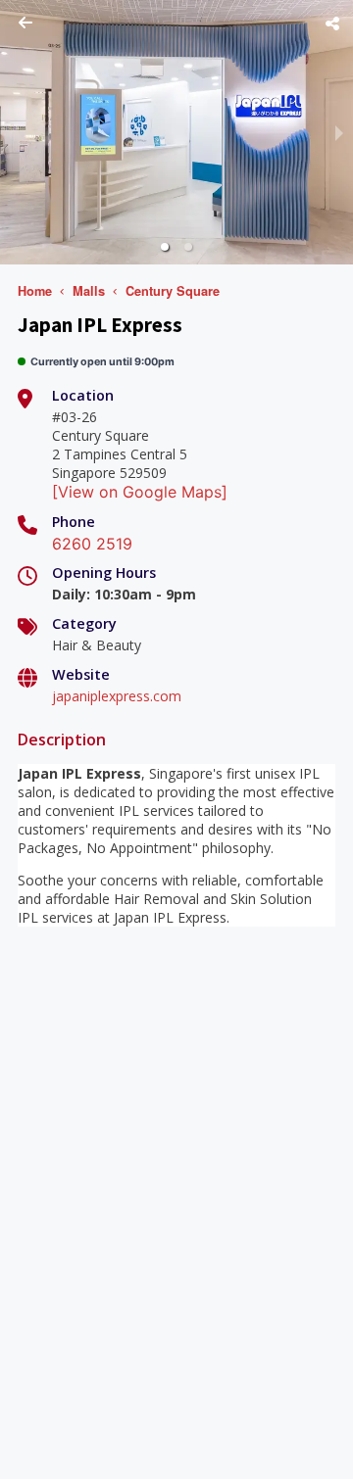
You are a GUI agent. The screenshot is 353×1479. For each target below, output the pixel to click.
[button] (165, 247)
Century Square (173, 291)
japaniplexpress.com (116, 696)
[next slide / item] (339, 132)
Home (35, 291)
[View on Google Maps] (139, 491)
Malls (89, 291)
